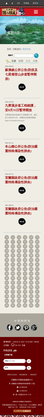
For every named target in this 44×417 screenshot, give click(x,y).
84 (7, 301)
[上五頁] (7, 237)
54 (7, 278)
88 (31, 301)
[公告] (28, 61)
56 (19, 278)
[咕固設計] (22, 410)
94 (31, 305)
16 (31, 246)
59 (37, 278)
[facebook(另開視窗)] (10, 327)
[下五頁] (37, 305)
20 (19, 251)
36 (7, 264)
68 (19, 287)
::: (5, 49)
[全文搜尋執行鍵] (29, 368)
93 (25, 305)
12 (7, 246)
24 (7, 255)
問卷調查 (7, 350)
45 (25, 269)
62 (19, 282)
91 (13, 305)
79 (13, 296)
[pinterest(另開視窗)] (26, 327)
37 (13, 264)
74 (19, 292)
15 (25, 246)
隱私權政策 (23, 375)
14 (19, 246)
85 (13, 301)
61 (13, 282)
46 (31, 269)
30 (7, 260)
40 (31, 264)
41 (37, 264)
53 (37, 273)
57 (25, 278)
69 (25, 287)
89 (37, 301)
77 (37, 292)
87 (25, 301)
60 (7, 282)
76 (31, 292)
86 (19, 301)
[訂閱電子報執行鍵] (29, 361)
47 (37, 269)
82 (31, 296)
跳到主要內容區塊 (7, 2)
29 (37, 255)
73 (13, 292)
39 (25, 264)
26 (19, 255)
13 (13, 246)
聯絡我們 (33, 375)
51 (25, 273)
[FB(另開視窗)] (12, 3)
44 (19, 269)
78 (7, 296)
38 (19, 264)
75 (25, 292)
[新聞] (20, 61)
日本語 (26, 3)
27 (25, 255)
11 (37, 242)
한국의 (35, 3)
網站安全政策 (12, 375)
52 (31, 273)
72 (7, 292)
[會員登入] (6, 3)
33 (25, 260)
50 (19, 273)
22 (31, 251)
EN (18, 3)
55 (13, 278)
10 (31, 242)
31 (13, 260)
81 (25, 296)
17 (37, 246)
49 (13, 273)
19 (13, 251)
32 (19, 260)
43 (13, 269)
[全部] (14, 61)
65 (37, 282)
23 (37, 251)
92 (19, 305)
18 (7, 251)
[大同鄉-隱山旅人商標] (16, 11)
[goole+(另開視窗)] (34, 327)
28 (31, 255)
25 (13, 255)
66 (7, 287)
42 (7, 269)
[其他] (35, 61)
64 (31, 282)
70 (31, 287)
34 (31, 260)
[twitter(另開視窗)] (17, 327)
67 (13, 287)
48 (7, 273)
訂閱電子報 (8, 355)
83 (37, 296)
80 (19, 296)
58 (31, 278)
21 (25, 251)
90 (7, 305)
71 (37, 287)
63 (25, 282)
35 (37, 260)
